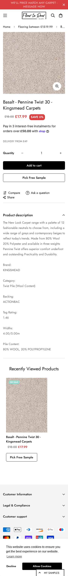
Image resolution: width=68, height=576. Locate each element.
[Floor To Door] (34, 15)
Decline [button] (11, 566)
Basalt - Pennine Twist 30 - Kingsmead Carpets (23, 439)
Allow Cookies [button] (42, 566)
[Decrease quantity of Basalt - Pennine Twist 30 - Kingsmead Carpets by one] (22, 153)
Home (6, 27)
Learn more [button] (14, 556)
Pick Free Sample (34, 178)
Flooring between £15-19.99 (35, 27)
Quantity (8, 153)
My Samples (51, 573)
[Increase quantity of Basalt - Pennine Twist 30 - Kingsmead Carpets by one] (60, 153)
